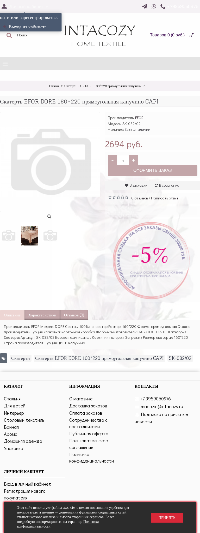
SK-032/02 (180, 358)
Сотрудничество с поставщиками (88, 423)
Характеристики (42, 314)
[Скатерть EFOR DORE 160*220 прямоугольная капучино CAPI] (50, 162)
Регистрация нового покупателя (25, 494)
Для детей (14, 405)
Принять (167, 517)
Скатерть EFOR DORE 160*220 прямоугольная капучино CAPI (99, 358)
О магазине (80, 398)
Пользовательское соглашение (88, 443)
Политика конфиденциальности (91, 457)
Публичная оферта (88, 433)
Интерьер (14, 413)
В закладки (138, 185)
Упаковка (13, 448)
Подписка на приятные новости (161, 418)
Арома (10, 434)
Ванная (11, 427)
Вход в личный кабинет (27, 484)
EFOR (139, 117)
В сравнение (169, 185)
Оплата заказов (85, 413)
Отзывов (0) (74, 314)
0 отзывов (139, 197)
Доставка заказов (88, 405)
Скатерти (20, 358)
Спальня (12, 398)
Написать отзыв (164, 197)
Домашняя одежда (23, 441)
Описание (12, 314)
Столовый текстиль (24, 420)
